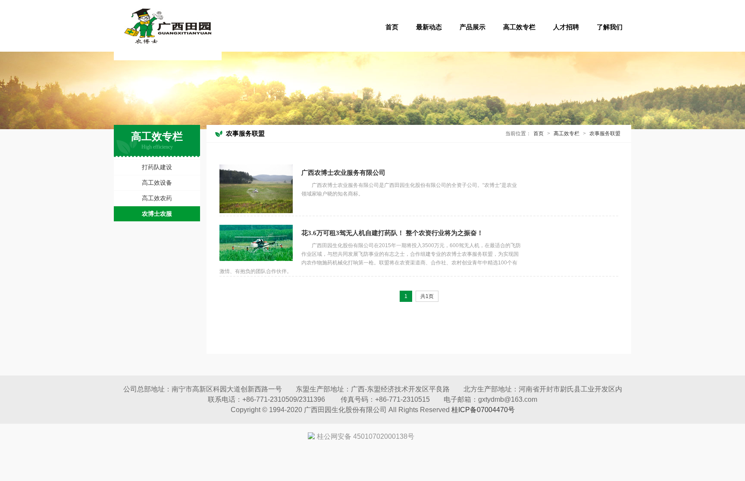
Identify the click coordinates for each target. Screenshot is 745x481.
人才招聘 (566, 27)
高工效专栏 (519, 27)
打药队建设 (157, 167)
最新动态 (429, 27)
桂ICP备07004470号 (483, 409)
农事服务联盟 (604, 133)
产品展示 (472, 27)
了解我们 (610, 27)
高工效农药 (157, 198)
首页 (391, 27)
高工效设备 (157, 182)
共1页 (427, 296)
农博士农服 (157, 213)
